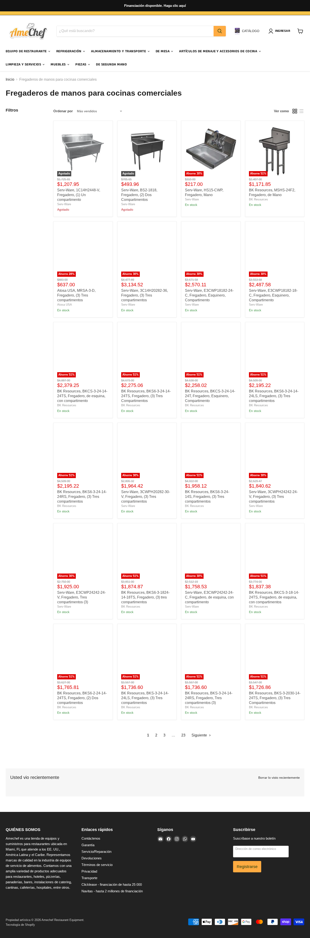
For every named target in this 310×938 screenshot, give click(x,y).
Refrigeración (69, 51)
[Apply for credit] (155, 5)
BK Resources (258, 199)
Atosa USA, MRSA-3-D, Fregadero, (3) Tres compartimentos (76, 295)
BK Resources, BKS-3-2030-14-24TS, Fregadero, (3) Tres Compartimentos (274, 698)
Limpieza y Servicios (24, 64)
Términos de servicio (97, 865)
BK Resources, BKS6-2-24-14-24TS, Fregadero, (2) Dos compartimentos (82, 698)
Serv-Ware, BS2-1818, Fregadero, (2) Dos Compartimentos (139, 195)
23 (183, 735)
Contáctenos (90, 838)
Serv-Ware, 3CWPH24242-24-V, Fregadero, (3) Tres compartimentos (273, 496)
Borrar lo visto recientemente (279, 777)
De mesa (163, 51)
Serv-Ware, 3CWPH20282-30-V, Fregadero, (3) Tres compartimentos (145, 496)
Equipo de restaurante (27, 51)
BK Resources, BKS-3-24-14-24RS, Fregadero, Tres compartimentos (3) (208, 698)
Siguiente (200, 735)
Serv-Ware (64, 204)
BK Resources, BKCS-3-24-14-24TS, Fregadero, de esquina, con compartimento (82, 396)
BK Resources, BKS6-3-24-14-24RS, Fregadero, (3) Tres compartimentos (82, 496)
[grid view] (295, 111)
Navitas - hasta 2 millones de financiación (112, 891)
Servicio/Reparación (96, 851)
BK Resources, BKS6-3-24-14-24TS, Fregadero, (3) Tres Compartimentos (146, 396)
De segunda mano (111, 64)
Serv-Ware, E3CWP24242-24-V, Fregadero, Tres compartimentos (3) (81, 597)
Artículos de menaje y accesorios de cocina (218, 51)
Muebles (59, 64)
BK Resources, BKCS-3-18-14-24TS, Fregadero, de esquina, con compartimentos (274, 597)
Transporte (89, 878)
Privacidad (89, 871)
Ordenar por (63, 111)
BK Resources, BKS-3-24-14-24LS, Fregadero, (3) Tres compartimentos (145, 698)
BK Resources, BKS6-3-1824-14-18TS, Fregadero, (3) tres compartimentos (145, 597)
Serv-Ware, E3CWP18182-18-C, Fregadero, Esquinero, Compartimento (273, 295)
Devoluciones (91, 858)
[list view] (301, 111)
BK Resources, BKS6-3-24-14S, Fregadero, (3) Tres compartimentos (207, 496)
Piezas (81, 64)
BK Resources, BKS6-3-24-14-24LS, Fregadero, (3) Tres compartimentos (273, 396)
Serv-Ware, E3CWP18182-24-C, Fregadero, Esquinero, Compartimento (209, 295)
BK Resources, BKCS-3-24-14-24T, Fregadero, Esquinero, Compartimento (210, 396)
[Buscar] (220, 31)
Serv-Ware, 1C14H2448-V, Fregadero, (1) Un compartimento (78, 195)
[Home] (28, 31)
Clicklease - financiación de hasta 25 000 (111, 884)
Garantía (87, 845)
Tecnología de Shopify (20, 924)
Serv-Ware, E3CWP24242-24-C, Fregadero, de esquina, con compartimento (209, 597)
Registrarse (247, 866)
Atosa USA (64, 304)
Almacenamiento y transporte (119, 51)
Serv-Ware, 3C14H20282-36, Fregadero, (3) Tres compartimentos (144, 295)
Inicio (10, 79)
